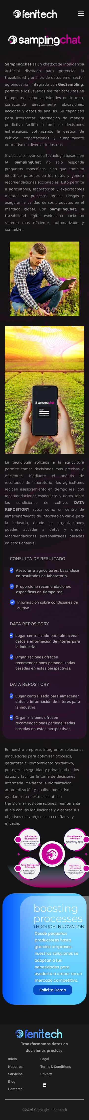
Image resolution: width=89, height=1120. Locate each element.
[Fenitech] (35, 13)
